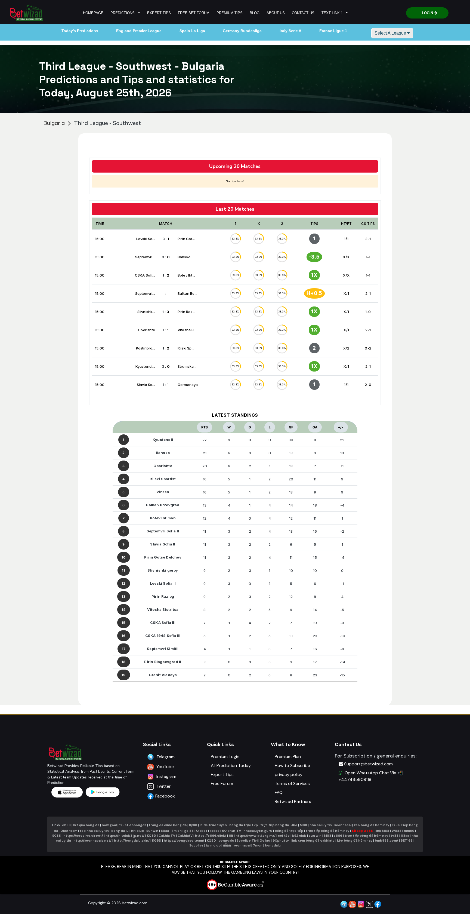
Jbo (294, 825)
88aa (165, 831)
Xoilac (265, 840)
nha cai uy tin (321, 825)
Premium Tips (230, 13)
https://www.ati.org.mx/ (256, 835)
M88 (303, 825)
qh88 (66, 825)
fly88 (193, 825)
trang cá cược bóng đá (168, 825)
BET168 (407, 840)
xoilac (214, 831)
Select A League (391, 33)
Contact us (303, 13)
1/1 (346, 239)
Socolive (196, 845)
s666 (338, 835)
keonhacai (342, 825)
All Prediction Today (231, 765)
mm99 (409, 831)
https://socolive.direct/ (83, 835)
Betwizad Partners (293, 801)
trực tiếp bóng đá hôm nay (327, 831)
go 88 (189, 831)
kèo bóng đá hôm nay (371, 825)
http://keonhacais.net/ (92, 840)
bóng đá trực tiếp (243, 825)
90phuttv (281, 840)
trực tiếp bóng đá (275, 825)
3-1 (368, 239)
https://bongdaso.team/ (184, 840)
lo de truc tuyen (213, 825)
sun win (315, 835)
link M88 (382, 831)
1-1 (368, 257)
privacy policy (288, 774)
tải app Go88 (362, 831)
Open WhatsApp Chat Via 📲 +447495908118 (371, 776)
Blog (254, 13)
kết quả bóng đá (86, 825)
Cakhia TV (167, 835)
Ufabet (201, 831)
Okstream (68, 831)
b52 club (299, 835)
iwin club (213, 845)
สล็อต (227, 845)
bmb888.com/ (386, 840)
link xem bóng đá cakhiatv (313, 840)
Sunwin (152, 831)
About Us (276, 13)
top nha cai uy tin (94, 831)
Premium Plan (288, 756)
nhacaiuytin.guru (257, 831)
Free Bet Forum (193, 13)
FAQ (279, 792)
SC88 (56, 835)
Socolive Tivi (247, 840)
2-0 (368, 384)
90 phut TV (231, 831)
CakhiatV (185, 835)
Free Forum (222, 783)
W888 (396, 831)
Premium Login (225, 756)
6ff (231, 835)
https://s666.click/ (210, 835)
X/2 (346, 348)
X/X (346, 257)
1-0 (368, 311)
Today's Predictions (79, 31)
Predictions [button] (123, 13)
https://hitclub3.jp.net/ (125, 835)
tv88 (394, 835)
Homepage (93, 13)
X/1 (346, 293)
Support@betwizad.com (368, 764)
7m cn (176, 831)
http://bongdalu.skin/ (132, 840)
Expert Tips (159, 13)
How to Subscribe (292, 765)
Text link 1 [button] (333, 13)
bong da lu (120, 831)
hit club (137, 831)
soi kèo (284, 835)
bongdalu (226, 840)
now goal (109, 825)
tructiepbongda (132, 825)
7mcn (257, 845)
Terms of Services (292, 783)
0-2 (368, 348)
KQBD (151, 835)
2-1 (368, 293)
